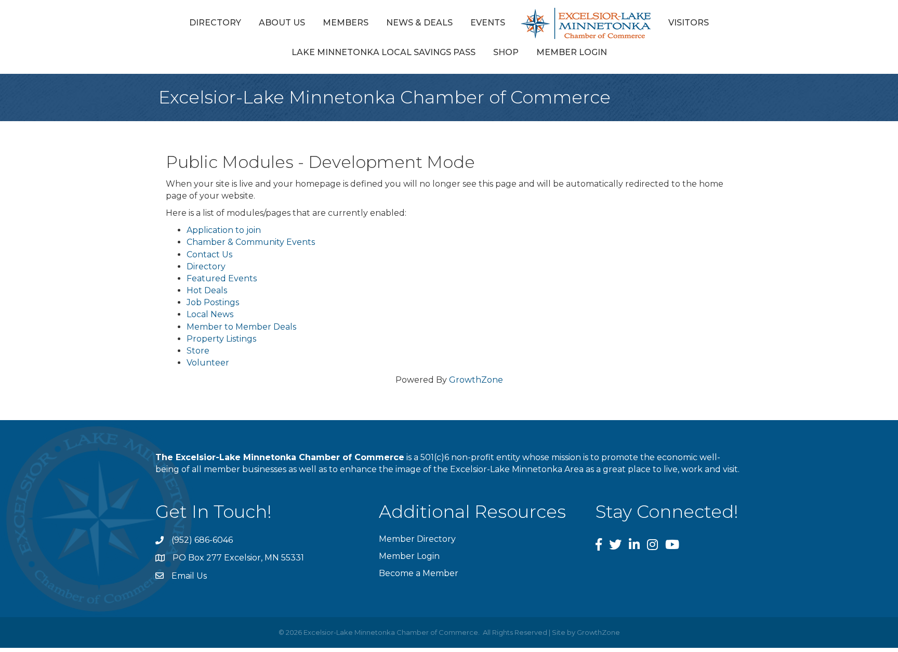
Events (487, 23)
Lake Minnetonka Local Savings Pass (384, 52)
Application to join (224, 230)
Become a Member (418, 573)
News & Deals (419, 23)
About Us (282, 23)
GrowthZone (476, 380)
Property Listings (221, 339)
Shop (506, 52)
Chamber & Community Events (251, 242)
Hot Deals (207, 290)
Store (198, 351)
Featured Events (222, 278)
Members (345, 23)
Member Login (571, 52)
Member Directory (417, 539)
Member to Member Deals (241, 327)
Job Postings (213, 302)
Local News (210, 314)
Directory (215, 23)
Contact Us (209, 254)
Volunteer (208, 363)
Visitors (688, 23)
